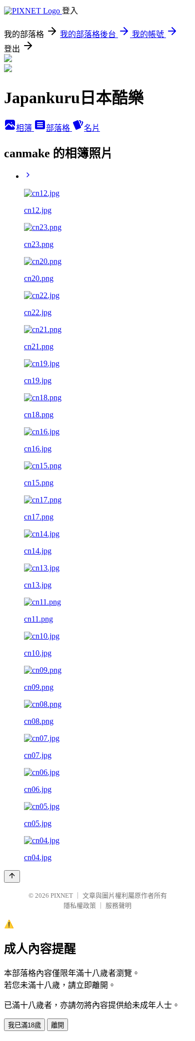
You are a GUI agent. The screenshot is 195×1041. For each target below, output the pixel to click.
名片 (92, 128)
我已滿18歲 (24, 1025)
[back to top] (12, 876)
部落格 (59, 128)
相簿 (25, 128)
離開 (57, 1025)
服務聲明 (119, 905)
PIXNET (61, 895)
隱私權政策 (80, 905)
